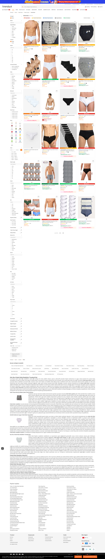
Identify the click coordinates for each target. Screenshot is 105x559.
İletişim (11, 540)
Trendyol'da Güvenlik (14, 542)
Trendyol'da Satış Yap (76, 4)
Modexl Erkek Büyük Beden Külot (73, 516)
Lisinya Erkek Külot (62, 371)
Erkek (16, 12)
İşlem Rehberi (65, 542)
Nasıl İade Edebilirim (67, 540)
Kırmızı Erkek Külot (42, 498)
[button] (16, 16)
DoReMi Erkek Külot (14, 504)
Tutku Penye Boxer (80, 365)
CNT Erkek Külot (60, 374)
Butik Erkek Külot (14, 374)
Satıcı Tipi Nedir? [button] (17, 345)
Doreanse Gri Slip (70, 522)
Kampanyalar (30, 537)
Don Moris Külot (70, 515)
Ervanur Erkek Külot (14, 509)
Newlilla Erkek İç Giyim (71, 501)
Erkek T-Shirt (41, 530)
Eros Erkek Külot (70, 521)
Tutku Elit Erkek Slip (14, 516)
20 (60, 233)
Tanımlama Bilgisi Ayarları (68, 556)
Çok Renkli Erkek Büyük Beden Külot (17, 522)
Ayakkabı (68, 527)
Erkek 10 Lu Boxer (90, 365)
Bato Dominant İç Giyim (36, 368)
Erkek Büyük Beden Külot (49, 374)
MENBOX (40, 521)
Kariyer (11, 539)
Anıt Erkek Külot (41, 496)
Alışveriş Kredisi (31, 539)
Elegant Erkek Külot (81, 371)
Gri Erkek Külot (32, 371)
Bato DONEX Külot (55, 368)
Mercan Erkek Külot (71, 513)
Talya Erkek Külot (70, 510)
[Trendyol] (7, 7)
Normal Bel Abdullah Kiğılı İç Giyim (17, 493)
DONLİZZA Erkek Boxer (43, 506)
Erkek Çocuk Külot (39, 365)
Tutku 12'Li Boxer (26, 368)
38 (63, 233)
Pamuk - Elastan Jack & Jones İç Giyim (74, 493)
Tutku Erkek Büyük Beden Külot (16, 499)
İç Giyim (19, 359)
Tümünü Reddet (78, 556)
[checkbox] (12, 123)
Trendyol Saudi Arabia (71, 524)
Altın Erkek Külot (70, 502)
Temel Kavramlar (48, 539)
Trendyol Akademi (48, 540)
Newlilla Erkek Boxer (42, 519)
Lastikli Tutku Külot (75, 368)
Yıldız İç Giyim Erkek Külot (37, 374)
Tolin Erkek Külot (41, 522)
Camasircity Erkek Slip (14, 521)
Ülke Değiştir (85, 535)
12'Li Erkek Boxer (48, 365)
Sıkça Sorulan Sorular (67, 537)
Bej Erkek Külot (90, 371)
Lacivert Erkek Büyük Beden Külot (45, 515)
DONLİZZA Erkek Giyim (43, 499)
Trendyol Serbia (41, 525)
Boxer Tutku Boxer (65, 368)
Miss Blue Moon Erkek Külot (15, 513)
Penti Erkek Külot (13, 502)
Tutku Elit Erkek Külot (52, 371)
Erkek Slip (40, 518)
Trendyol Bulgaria (13, 525)
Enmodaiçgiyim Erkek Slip (43, 507)
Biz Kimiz (11, 537)
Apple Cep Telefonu (42, 528)
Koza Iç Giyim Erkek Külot (72, 512)
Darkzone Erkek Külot (42, 509)
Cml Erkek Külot (70, 518)
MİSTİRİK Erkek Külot (71, 504)
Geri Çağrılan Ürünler (13, 544)
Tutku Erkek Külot (85, 368)
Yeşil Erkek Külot (13, 506)
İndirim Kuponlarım (68, 4)
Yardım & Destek (90, 4)
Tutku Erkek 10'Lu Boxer (15, 368)
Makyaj (68, 530)
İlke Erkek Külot (24, 371)
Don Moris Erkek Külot (42, 502)
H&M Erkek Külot (41, 516)
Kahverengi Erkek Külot (14, 507)
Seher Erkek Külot (41, 371)
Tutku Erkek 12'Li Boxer (59, 365)
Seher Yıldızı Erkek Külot (25, 374)
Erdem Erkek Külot (70, 506)
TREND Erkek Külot (70, 495)
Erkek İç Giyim (26, 12)
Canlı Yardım (65, 539)
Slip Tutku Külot (13, 495)
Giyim (16, 359)
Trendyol (11, 12)
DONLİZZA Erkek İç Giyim (72, 496)
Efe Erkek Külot (70, 519)
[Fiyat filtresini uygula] (21, 150)
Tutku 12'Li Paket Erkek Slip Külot (17, 365)
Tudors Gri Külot (13, 512)
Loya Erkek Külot (13, 518)
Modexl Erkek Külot (42, 501)
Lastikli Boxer (46, 368)
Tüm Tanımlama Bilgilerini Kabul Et (90, 556)
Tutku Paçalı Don (29, 365)
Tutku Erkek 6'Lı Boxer (70, 365)
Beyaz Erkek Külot (14, 371)
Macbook (68, 528)
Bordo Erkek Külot (42, 512)
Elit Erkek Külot (71, 371)
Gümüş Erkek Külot (70, 499)
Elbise (11, 527)
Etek (39, 527)
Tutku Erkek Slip (41, 513)
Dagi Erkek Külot (70, 507)
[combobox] (89, 18)
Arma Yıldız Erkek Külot (71, 498)
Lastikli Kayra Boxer (42, 495)
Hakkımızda (83, 4)
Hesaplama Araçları (14, 530)
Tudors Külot (69, 509)
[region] (52, 557)
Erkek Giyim (20, 12)
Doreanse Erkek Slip (14, 519)
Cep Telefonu (69, 525)
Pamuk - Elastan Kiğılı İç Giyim (44, 493)
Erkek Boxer (40, 504)
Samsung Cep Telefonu (14, 528)
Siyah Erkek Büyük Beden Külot (16, 496)
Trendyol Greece (41, 524)
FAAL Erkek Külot (13, 510)
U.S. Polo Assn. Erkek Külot (43, 510)
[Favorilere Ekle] (38, 22)
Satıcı (46, 535)
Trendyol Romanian (14, 524)
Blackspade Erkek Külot (15, 501)
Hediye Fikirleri (31, 540)
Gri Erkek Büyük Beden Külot (16, 498)
